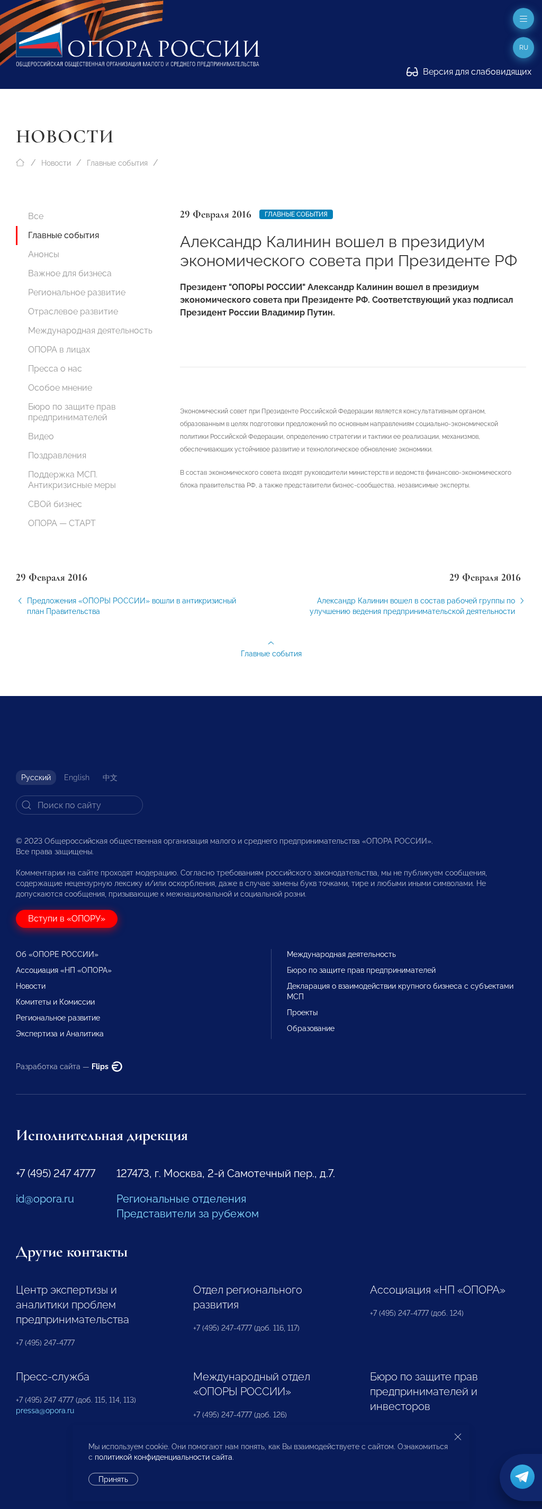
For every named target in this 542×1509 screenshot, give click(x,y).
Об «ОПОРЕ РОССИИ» (57, 954)
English (76, 777)
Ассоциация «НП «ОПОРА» (64, 970)
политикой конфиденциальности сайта (163, 1457)
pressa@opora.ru (45, 1410)
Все (35, 216)
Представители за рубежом (187, 1213)
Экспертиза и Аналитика (60, 1033)
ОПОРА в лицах (59, 350)
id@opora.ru (45, 1198)
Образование (311, 1028)
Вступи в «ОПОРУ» (66, 919)
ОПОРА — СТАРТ (62, 523)
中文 (110, 777)
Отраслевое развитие (73, 311)
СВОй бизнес (55, 504)
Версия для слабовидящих (476, 72)
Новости (56, 163)
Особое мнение (60, 388)
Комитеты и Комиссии (55, 1002)
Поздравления (57, 455)
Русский (36, 777)
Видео (41, 436)
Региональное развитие (76, 292)
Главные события (117, 163)
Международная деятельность (90, 331)
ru (523, 47)
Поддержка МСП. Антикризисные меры (72, 479)
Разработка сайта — (63, 1066)
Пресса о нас (55, 369)
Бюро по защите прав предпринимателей (72, 412)
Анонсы (43, 254)
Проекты (302, 1012)
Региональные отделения (181, 1198)
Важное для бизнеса (70, 273)
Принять (113, 1479)
